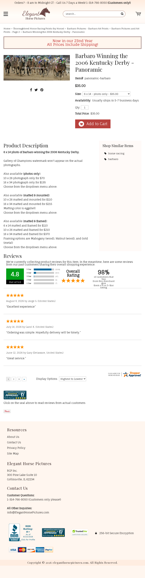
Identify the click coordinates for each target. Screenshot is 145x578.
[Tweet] (36, 90)
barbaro (113, 159)
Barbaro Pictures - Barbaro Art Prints (88, 28)
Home (7, 28)
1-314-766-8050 (96, 2)
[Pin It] (41, 90)
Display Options (46, 378)
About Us (13, 437)
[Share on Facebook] (31, 90)
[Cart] (138, 14)
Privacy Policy (16, 448)
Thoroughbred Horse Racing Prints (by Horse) (38, 28)
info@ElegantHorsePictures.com (28, 512)
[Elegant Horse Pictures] (36, 13)
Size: (78, 94)
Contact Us (14, 442)
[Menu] (7, 14)
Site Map (13, 453)
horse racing (116, 153)
